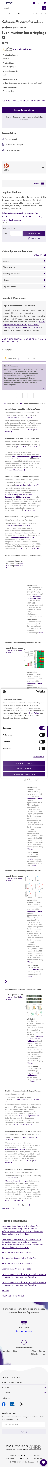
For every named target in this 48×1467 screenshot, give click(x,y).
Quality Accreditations (17, 1455)
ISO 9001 (36, 1455)
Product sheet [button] (10, 139)
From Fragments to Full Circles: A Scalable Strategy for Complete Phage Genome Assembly (24, 1275)
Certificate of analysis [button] (13, 144)
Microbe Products (36, 14)
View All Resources (13, 1296)
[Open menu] (3, 3)
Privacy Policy (33, 713)
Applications (8, 14)
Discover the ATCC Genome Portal (16, 1269)
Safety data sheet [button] (12, 150)
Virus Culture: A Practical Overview (17, 1252)
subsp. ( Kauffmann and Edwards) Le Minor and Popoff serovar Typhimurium (23, 217)
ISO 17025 (24, 1459)
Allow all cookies (23, 763)
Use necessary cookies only (24, 774)
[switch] (42, 735)
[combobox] (22, 8)
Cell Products (21, 14)
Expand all (40, 255)
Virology (5, 1290)
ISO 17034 (38, 1459)
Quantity (6, 233)
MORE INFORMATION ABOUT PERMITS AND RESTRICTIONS (24, 340)
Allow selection (24, 769)
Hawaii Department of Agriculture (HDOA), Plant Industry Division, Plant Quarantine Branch (24, 325)
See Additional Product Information (24, 101)
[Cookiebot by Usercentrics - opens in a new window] (35, 691)
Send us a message (24, 1331)
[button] (44, 8)
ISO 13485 (10, 1459)
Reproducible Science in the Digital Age (19, 1258)
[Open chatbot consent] (43, 1462)
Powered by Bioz (8, 1208)
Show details (38, 757)
